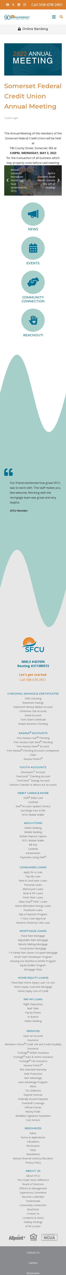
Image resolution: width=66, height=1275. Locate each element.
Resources (33, 1128)
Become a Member (33, 1196)
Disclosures (33, 1145)
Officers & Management (33, 1188)
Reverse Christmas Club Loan (33, 922)
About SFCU (33, 1175)
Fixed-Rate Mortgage (33, 935)
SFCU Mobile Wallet (33, 814)
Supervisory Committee (33, 1192)
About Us (33, 1170)
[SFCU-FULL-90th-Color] (17, 17)
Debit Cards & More (33, 793)
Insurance (33, 1040)
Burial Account (33, 715)
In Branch (33, 1016)
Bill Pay (33, 844)
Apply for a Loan (33, 872)
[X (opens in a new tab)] (13, 5)
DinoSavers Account (33, 772)
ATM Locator (33, 1226)
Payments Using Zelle (33, 857)
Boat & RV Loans (33, 893)
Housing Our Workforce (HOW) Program (33, 961)
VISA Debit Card (33, 798)
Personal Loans (33, 884)
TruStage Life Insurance (33, 1061)
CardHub (33, 802)
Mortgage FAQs (33, 969)
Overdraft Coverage (33, 1103)
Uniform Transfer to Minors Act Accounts (33, 784)
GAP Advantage (33, 1078)
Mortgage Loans (33, 931)
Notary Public (33, 1111)
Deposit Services (33, 1094)
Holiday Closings (33, 1222)
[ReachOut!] (33, 320)
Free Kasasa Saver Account (33, 746)
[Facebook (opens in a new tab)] (7, 5)
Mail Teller (33, 1008)
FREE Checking (33, 698)
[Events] (33, 248)
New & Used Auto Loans (33, 880)
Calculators (33, 1141)
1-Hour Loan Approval (33, 918)
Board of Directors (33, 1184)
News (33, 229)
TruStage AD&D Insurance (33, 1052)
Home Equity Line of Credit (33, 991)
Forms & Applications (33, 1137)
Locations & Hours (33, 1217)
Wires (33, 1086)
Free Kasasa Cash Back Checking (33, 742)
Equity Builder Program (33, 965)
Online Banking (33, 827)
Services (33, 1031)
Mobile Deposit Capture (33, 836)
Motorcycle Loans (33, 889)
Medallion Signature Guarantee (33, 1115)
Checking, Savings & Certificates (33, 693)
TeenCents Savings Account (33, 780)
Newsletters (33, 1154)
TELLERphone (33, 1090)
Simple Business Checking (33, 723)
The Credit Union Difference (33, 1180)
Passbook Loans (33, 910)
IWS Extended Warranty (33, 1069)
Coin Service (33, 1120)
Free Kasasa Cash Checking (33, 738)
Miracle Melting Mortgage (33, 944)
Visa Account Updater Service (33, 806)
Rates (33, 1133)
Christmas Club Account (33, 711)
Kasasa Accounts (33, 733)
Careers (33, 1262)
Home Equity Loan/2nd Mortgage (33, 986)
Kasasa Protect (33, 759)
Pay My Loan (33, 876)
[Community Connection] (33, 282)
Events (33, 263)
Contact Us (33, 1213)
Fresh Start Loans (33, 897)
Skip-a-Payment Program (33, 914)
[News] (33, 214)
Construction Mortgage (33, 948)
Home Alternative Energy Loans (33, 905)
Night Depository (33, 1004)
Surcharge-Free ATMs (33, 810)
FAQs (33, 1150)
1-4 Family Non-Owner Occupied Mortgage (33, 952)
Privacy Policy (33, 1162)
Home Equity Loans (33, 977)
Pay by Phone (33, 1012)
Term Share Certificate (33, 719)
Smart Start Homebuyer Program (33, 956)
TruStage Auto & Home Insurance (33, 1057)
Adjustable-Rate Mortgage (33, 940)
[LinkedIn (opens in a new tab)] (19, 5)
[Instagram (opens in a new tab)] (24, 5)
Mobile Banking (33, 832)
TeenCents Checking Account (33, 776)
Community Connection (33, 299)
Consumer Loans (33, 867)
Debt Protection (33, 1073)
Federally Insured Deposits (33, 1099)
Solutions (33, 823)
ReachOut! (33, 335)
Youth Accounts (33, 767)
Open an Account (33, 1036)
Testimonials (33, 1201)
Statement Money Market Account (33, 707)
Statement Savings (33, 702)
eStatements (33, 853)
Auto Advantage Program (33, 1082)
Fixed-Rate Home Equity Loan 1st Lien (33, 982)
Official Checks (33, 1107)
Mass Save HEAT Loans (33, 901)
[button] (53, 17)
